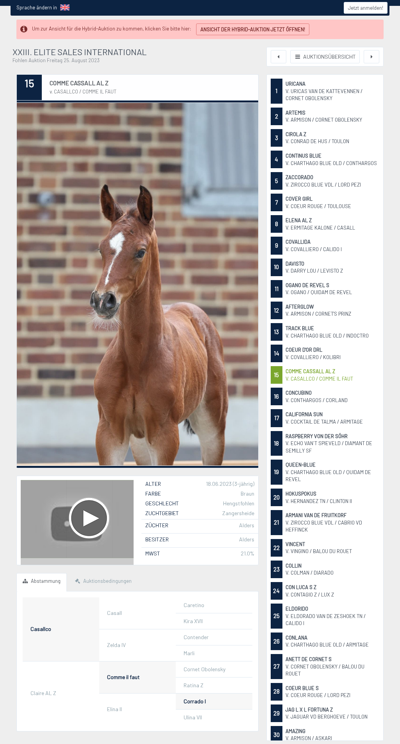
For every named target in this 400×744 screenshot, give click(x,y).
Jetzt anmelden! (365, 8)
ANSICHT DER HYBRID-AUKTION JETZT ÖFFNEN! (252, 29)
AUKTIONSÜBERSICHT (329, 56)
